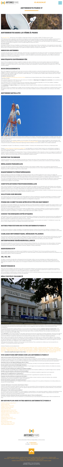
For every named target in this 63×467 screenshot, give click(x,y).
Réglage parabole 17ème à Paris (7, 405)
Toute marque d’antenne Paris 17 (7, 424)
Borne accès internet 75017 (6, 421)
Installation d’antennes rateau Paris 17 (8, 403)
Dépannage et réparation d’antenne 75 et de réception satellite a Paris (44, 458)
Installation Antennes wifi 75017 (7, 407)
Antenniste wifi (44, 457)
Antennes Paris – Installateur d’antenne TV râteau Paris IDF (31, 459)
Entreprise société (52, 457)
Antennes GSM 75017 (5, 404)
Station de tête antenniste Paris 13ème (15, 350)
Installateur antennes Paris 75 (13, 457)
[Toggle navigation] (60, 3)
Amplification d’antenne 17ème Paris (8, 418)
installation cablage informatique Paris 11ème (43, 349)
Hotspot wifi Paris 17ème (6, 408)
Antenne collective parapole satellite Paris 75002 (27, 347)
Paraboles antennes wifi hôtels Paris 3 (46, 347)
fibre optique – (7, 458)
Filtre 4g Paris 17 (4, 420)
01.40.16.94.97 (40, 2)
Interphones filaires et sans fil (7, 417)
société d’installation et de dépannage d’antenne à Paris (13, 77)
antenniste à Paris (6, 37)
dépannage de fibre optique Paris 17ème (9, 411)
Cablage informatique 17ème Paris (8, 423)
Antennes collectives (5, 414)
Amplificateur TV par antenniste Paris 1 (9, 347)
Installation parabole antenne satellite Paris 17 (10, 413)
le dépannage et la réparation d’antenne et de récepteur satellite (25, 141)
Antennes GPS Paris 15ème (44, 350)
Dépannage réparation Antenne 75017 (8, 410)
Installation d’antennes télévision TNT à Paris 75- (20, 458)
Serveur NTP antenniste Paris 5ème (25, 348)
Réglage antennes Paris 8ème (12, 349)
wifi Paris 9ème (23, 349)
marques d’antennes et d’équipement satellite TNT (15, 148)
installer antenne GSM (35, 457)
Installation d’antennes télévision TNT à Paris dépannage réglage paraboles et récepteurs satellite (31, 460)
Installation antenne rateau (25, 457)
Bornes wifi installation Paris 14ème (31, 350)
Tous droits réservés (35, 463)
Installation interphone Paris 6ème (40, 348)
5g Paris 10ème (29, 349)
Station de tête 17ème (5, 415)
